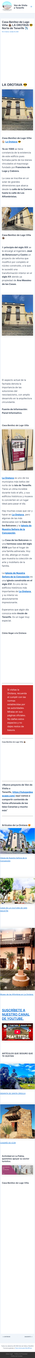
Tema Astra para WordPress (23, 1348)
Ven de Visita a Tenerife (20, 6)
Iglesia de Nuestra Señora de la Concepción (17, 529)
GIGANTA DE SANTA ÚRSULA (12, 1093)
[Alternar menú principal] (31, 6)
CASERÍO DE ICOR (8, 1143)
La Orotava (11, 141)
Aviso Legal (9, 1354)
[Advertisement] (17, 51)
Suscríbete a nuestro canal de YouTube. (16, 1014)
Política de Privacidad (21, 1354)
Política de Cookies (16, 1356)
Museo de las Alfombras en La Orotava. (16, 994)
